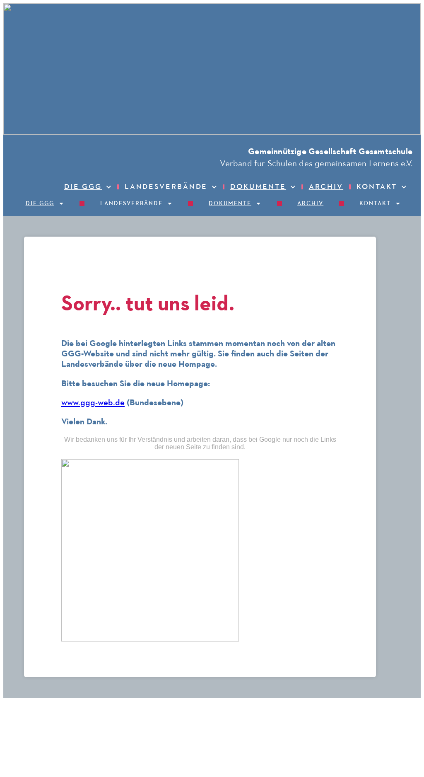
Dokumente (258, 187)
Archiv (326, 187)
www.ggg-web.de (93, 403)
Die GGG (83, 187)
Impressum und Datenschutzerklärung (369, 708)
